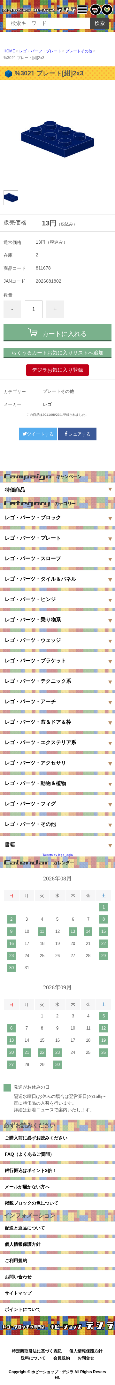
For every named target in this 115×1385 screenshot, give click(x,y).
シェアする (79, 434)
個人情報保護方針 (23, 1244)
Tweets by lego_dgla (57, 854)
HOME (9, 51)
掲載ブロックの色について (31, 1203)
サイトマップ (18, 1293)
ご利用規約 (16, 1260)
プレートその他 (78, 51)
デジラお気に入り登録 (57, 370)
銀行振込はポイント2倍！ (31, 1170)
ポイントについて (23, 1309)
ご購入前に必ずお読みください (36, 1137)
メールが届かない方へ (27, 1186)
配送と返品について (25, 1227)
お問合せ (86, 1358)
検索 (100, 23)
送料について (33, 1358)
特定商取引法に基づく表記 (37, 1351)
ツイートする (40, 434)
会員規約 (61, 1358)
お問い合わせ (18, 1276)
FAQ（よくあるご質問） (29, 1154)
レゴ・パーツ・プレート (40, 51)
